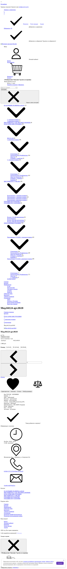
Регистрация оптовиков (13, 302)
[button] (13, 390)
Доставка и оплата (12, 289)
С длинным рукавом (13, 119)
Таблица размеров (9, 296)
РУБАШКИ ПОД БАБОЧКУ (12, 201)
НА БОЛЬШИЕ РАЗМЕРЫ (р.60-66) (14, 105)
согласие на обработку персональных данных (34, 561)
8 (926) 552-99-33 (18, 471)
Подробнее (4, 4)
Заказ (8, 299)
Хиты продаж (34, 24)
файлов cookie (49, 561)
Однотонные (14, 154)
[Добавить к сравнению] (37, 390)
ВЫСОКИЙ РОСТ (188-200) (12, 181)
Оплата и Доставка (12, 301)
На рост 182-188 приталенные (15, 220)
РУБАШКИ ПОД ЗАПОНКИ (12, 203)
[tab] (5, 391)
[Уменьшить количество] (13, 356)
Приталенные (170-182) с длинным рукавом (19, 237)
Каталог (6, 283)
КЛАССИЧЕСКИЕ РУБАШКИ (13, 124)
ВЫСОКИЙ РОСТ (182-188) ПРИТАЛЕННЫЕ (17, 122)
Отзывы (9, 290)
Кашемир (13, 180)
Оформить (21, 84)
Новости (9, 292)
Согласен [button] (60, 563)
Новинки (25, 24)
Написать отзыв (5, 336)
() (10, 12)
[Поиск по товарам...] (16, 88)
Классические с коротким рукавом (17, 200)
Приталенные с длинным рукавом (17, 197)
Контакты (6, 295)
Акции (42, 24)
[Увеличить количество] (13, 369)
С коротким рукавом (13, 121)
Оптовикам (7, 298)
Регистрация (10, 62)
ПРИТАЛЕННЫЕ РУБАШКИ (12, 223)
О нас (8, 286)
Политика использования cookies (13, 516)
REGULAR (10, 138)
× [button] (63, 560)
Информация (7, 284)
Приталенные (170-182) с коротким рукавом (19, 259)
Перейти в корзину (12, 84)
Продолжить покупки (6, 567)
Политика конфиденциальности (13, 514)
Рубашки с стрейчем (16, 178)
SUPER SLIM (11, 279)
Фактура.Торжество (16, 177)
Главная (6, 281)
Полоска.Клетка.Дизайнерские (19, 155)
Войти (9, 61)
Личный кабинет (8, 523)
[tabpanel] (33, 402)
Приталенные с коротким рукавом (17, 198)
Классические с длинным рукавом (17, 195)
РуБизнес (19, 533)
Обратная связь (8, 293)
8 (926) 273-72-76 (23, 7)
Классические (11, 218)
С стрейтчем (14, 277)
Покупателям (11, 287)
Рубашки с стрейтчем (16, 158)
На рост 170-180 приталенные (15, 217)
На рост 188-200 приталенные (15, 221)
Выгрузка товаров (12, 304)
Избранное (8, 28)
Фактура (13, 157)
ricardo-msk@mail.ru (9, 485)
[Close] (13, 545)
